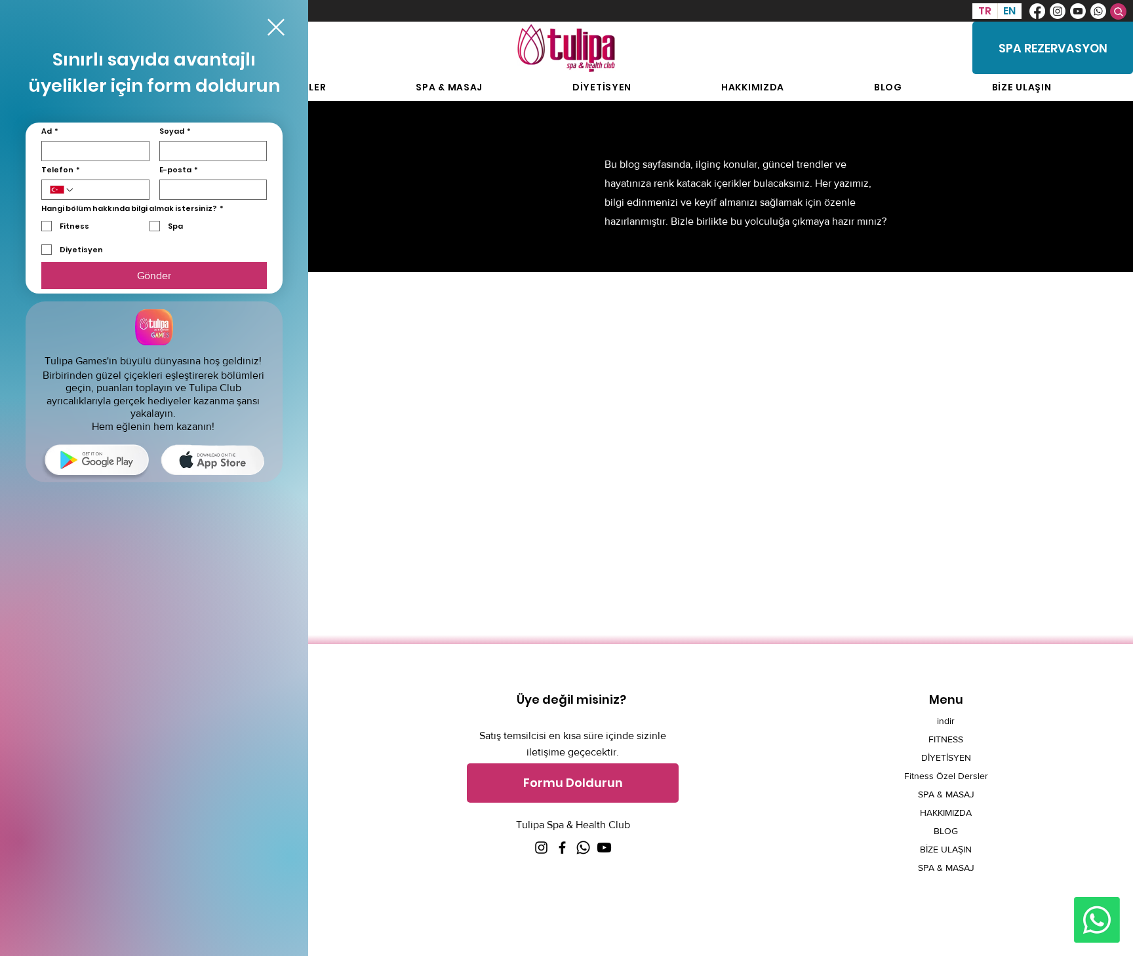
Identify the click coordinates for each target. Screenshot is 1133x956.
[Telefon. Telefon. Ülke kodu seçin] (62, 190)
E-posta (178, 170)
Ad (49, 131)
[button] (276, 27)
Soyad (175, 131)
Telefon (60, 170)
